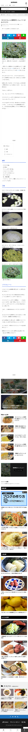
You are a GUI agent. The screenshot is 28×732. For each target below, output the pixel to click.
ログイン (12, 483)
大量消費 (13, 11)
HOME (2, 5)
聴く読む (24, 722)
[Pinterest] (20, 38)
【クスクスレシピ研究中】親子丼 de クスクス (21, 445)
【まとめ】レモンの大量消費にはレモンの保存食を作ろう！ (14, 612)
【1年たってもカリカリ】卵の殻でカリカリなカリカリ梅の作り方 (13, 593)
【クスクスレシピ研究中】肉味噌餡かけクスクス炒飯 (7, 698)
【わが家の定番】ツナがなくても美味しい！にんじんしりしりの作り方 (14, 528)
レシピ (6, 5)
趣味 (10, 5)
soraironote (14, 2)
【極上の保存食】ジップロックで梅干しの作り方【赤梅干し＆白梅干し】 (14, 657)
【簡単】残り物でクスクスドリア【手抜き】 (20, 427)
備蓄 (5, 11)
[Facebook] (4, 35)
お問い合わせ (5, 722)
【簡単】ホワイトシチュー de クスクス (20, 454)
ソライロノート (8, 154)
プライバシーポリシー (15, 722)
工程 (6, 151)
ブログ (13, 5)
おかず (25, 512)
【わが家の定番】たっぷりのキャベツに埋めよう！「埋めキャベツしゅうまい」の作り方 (14, 548)
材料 (6, 149)
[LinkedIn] (8, 38)
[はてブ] (14, 35)
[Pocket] (18, 35)
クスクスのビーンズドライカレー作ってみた (20, 436)
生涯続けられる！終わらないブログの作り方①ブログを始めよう (14, 508)
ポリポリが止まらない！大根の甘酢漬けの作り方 (11, 573)
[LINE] (23, 35)
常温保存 (8, 11)
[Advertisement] (14, 125)
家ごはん (8, 14)
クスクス (14, 14)
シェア (11, 731)
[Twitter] (9, 35)
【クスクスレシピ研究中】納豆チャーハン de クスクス (20, 418)
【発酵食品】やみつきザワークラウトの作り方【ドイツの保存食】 (14, 637)
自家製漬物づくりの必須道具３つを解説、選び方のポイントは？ (14, 677)
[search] (25, 9)
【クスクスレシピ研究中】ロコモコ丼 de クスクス (21, 698)
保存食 (2, 11)
